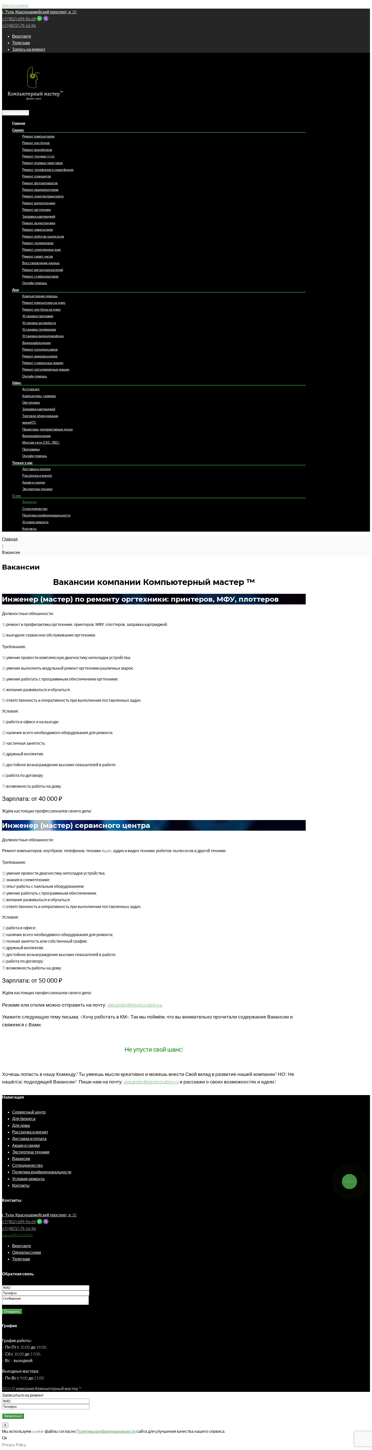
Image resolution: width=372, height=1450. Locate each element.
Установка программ (37, 316)
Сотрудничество (34, 509)
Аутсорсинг (31, 389)
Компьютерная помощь (40, 296)
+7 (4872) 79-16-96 (19, 25)
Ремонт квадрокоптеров (40, 190)
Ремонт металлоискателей (42, 270)
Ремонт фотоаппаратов (40, 183)
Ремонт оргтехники (36, 210)
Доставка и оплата (36, 469)
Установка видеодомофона (43, 336)
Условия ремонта (35, 522)
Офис (16, 383)
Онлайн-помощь (34, 283)
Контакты (29, 529)
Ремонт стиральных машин (42, 363)
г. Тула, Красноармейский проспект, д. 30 (39, 11)
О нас (16, 495)
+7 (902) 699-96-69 (19, 18)
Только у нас (22, 463)
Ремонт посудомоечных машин (45, 369)
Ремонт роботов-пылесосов (43, 236)
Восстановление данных (41, 263)
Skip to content (15, 5)
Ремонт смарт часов (37, 256)
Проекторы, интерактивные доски (47, 429)
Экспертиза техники (37, 489)
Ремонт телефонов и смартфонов (47, 170)
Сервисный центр (29, 1111)
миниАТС (29, 422)
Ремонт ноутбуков (36, 143)
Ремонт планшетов (36, 176)
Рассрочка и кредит (37, 475)
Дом (15, 290)
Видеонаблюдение (36, 343)
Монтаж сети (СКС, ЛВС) (40, 442)
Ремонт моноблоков (37, 150)
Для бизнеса (23, 1118)
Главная (18, 123)
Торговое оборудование (40, 416)
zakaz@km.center (17, 1234)
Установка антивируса (39, 323)
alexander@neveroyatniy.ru (134, 1005)
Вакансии (29, 502)
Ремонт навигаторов (37, 230)
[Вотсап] (39, 18)
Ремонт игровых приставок (42, 163)
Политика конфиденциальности (46, 515)
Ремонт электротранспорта (43, 196)
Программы (31, 449)
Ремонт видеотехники (38, 203)
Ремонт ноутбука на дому (41, 309)
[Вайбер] (46, 18)
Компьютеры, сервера (39, 396)
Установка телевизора (39, 329)
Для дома (21, 1125)
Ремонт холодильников (40, 349)
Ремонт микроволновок (39, 356)
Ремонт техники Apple (38, 156)
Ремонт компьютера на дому (44, 303)
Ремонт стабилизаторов (40, 276)
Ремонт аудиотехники (38, 223)
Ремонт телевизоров (37, 243)
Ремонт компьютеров (38, 136)
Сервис (18, 130)
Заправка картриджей (38, 216)
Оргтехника (31, 402)
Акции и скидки (33, 482)
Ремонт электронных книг (41, 249)
